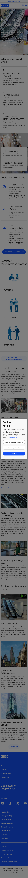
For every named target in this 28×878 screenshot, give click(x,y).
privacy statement (12, 437)
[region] (14, 439)
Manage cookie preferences (14, 442)
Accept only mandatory (14, 448)
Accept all (14, 453)
